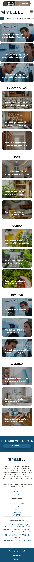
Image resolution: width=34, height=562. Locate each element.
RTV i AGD (17, 295)
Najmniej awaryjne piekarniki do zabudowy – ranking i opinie (17, 530)
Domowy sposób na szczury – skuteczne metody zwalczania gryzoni (14, 213)
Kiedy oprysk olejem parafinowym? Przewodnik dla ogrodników (15, 282)
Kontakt (17, 495)
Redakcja (17, 492)
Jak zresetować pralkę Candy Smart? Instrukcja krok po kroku (17, 536)
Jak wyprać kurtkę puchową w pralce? (17, 541)
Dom (17, 156)
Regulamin (17, 559)
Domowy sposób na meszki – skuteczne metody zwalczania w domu (15, 193)
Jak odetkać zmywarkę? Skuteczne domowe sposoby (17, 526)
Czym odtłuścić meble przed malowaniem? (15, 420)
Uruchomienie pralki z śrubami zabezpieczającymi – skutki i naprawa (15, 35)
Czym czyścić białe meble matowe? (14, 400)
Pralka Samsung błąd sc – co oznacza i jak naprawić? (15, 55)
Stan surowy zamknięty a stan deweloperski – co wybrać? (17, 144)
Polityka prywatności (17, 551)
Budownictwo (17, 87)
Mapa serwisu (17, 555)
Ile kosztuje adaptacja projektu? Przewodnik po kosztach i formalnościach (16, 124)
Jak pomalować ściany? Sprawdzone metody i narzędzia (16, 380)
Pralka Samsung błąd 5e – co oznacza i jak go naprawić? (15, 75)
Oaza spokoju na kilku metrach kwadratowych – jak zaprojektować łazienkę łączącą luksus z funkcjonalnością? (17, 172)
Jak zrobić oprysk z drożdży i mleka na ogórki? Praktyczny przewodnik (14, 262)
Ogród (17, 225)
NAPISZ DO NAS (17, 446)
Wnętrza (17, 364)
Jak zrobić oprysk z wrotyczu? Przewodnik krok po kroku (16, 241)
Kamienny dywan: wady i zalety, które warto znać (16, 103)
